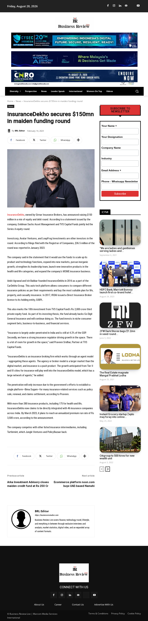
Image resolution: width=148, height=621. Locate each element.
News (18, 101)
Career (58, 604)
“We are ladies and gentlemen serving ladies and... (117, 249)
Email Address (111, 170)
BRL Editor (20, 130)
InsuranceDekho (15, 214)
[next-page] (107, 469)
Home (10, 101)
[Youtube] (138, 5)
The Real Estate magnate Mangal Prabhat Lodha (114, 374)
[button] (137, 91)
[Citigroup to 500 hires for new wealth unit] (120, 439)
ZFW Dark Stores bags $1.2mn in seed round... (117, 332)
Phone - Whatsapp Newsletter (119, 181)
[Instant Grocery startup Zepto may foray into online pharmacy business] (120, 398)
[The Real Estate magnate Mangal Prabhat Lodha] (120, 357)
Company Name (111, 147)
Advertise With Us (103, 604)
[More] (78, 140)
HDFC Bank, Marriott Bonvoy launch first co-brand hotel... (116, 291)
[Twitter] (132, 5)
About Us (39, 604)
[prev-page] (102, 469)
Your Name (109, 126)
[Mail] (126, 5)
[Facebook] (108, 5)
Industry (106, 158)
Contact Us (78, 604)
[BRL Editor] (9, 131)
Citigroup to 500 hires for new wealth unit (117, 457)
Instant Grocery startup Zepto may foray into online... (117, 415)
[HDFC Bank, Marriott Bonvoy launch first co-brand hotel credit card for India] (120, 274)
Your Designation (112, 136)
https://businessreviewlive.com (46, 515)
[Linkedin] (120, 5)
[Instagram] (114, 5)
